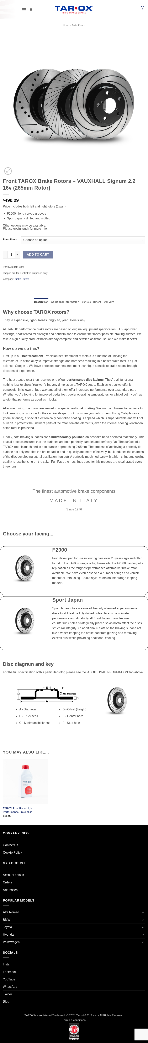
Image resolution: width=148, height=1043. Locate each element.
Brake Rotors (78, 25)
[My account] (31, 9)
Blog (6, 1001)
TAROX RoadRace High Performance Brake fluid (17, 810)
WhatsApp (10, 986)
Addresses (10, 890)
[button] (24, 9)
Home (66, 25)
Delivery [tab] (109, 301)
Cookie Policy (12, 852)
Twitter (7, 994)
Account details (13, 875)
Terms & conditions (74, 1019)
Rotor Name (10, 239)
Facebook (10, 972)
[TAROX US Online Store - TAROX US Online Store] (74, 9)
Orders (7, 882)
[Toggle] (142, 912)
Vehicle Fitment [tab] (91, 301)
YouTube (9, 979)
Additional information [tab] (65, 301)
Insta (6, 964)
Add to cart (38, 254)
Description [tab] (41, 301)
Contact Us (10, 845)
